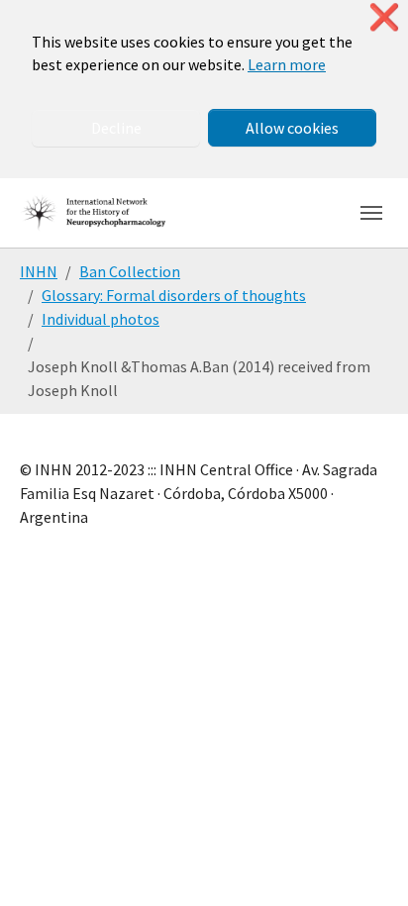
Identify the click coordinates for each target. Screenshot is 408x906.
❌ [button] (384, 17)
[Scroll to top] (364, 862)
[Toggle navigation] (371, 213)
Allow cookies (292, 128)
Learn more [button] (287, 64)
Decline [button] (116, 128)
